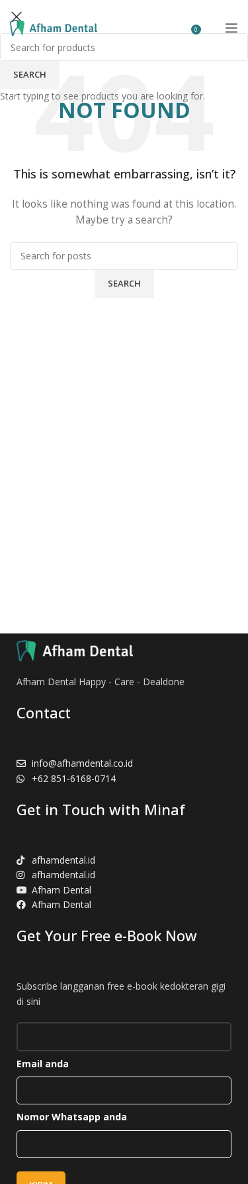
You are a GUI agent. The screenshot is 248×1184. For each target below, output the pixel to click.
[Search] (211, 28)
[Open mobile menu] (231, 28)
